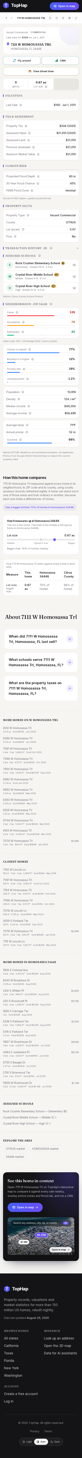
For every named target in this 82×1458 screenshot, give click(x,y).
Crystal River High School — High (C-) (27, 1123)
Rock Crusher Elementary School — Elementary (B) (35, 1111)
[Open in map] (41, 1236)
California (11, 1346)
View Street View (43, 71)
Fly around (24, 60)
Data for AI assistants (60, 1353)
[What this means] (46, 86)
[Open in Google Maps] (76, 18)
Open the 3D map (57, 1346)
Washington (13, 1375)
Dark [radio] (57, 1441)
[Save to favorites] (50, 18)
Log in (8, 1401)
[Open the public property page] (69, 18)
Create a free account (21, 1394)
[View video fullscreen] (21, 1249)
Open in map (66, 6)
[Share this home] (56, 18)
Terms (48, 1431)
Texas (8, 1353)
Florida (9, 1361)
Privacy (34, 1431)
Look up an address (59, 1338)
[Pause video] (13, 1249)
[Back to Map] (6, 18)
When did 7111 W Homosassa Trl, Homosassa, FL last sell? (33, 639)
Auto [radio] (43, 1441)
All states (11, 1338)
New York (11, 1368)
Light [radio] (29, 1441)
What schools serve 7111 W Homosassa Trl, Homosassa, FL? (36, 662)
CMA (63, 60)
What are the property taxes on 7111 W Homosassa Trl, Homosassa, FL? (35, 688)
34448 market (15, 1156)
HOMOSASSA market (45, 1148)
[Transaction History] (41, 248)
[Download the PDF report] (63, 18)
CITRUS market (15, 1148)
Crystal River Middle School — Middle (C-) (29, 1117)
